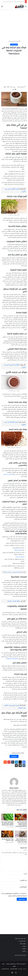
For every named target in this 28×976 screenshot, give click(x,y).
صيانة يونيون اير (22, 941)
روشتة (24, 946)
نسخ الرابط (14, 756)
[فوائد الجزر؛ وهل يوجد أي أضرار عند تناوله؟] (7, 834)
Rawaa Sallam (21, 87)
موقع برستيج (22, 943)
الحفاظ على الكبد (19, 557)
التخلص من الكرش (7, 474)
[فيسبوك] (23, 762)
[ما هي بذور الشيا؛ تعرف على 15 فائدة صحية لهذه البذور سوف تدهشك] (21, 834)
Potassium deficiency (12, 658)
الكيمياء (23, 948)
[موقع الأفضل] (19, 6)
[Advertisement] (14, 25)
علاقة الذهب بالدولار (14, 601)
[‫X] (20, 762)
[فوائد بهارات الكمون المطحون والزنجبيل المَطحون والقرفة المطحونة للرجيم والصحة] (21, 817)
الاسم (25, 873)
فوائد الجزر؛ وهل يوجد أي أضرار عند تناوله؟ (7, 839)
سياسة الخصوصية (5, 968)
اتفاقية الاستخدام (13, 968)
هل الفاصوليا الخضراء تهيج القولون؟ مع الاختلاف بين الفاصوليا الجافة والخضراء (7, 823)
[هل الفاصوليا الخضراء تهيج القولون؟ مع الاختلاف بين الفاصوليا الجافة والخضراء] (7, 817)
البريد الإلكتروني (23, 880)
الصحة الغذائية (11, 41)
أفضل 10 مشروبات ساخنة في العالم (12, 572)
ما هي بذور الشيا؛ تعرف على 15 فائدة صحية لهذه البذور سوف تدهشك (21, 840)
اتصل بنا (20, 968)
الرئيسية (17, 41)
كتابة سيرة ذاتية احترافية (20, 938)
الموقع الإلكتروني (23, 886)
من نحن (24, 968)
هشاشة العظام (18, 550)
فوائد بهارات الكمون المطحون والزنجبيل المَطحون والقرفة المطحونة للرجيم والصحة (21, 824)
